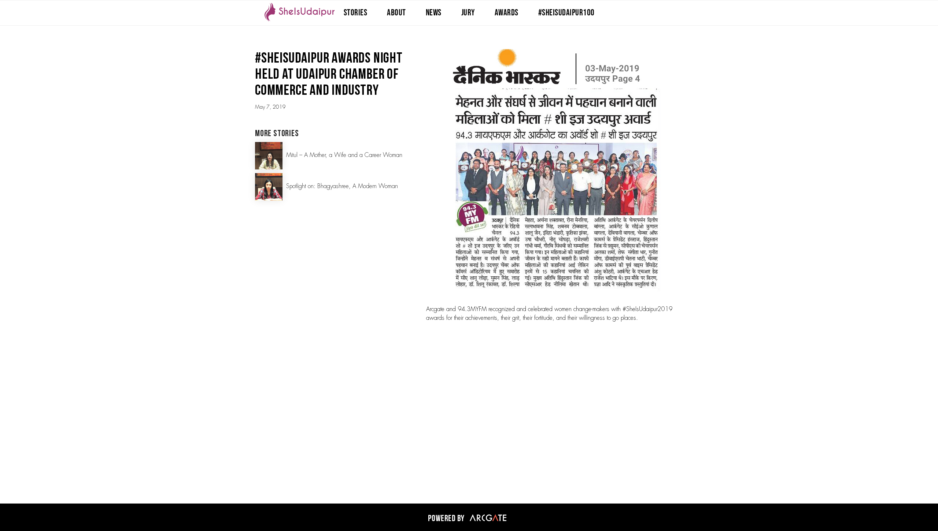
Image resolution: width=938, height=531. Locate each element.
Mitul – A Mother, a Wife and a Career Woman (344, 155)
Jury (468, 12)
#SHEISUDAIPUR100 (566, 12)
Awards (506, 12)
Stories (356, 12)
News (434, 12)
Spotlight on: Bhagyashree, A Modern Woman (342, 186)
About (396, 12)
